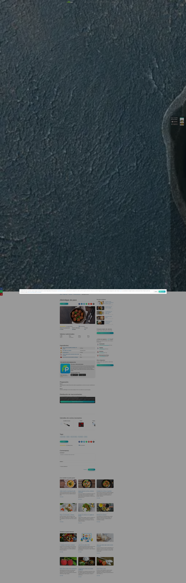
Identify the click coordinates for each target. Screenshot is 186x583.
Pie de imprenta (38, 292)
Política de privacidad (31, 292)
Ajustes (156, 291)
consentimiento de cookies (61, 290)
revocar (120, 290)
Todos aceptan (162, 291)
